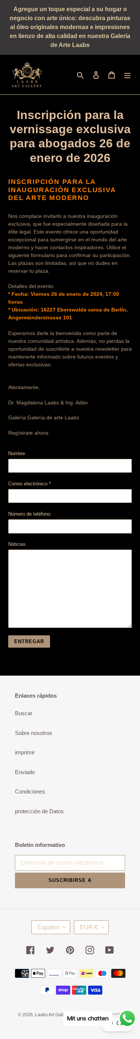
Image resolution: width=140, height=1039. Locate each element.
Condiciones (30, 791)
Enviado (25, 772)
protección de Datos (39, 811)
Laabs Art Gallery (52, 1014)
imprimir (25, 752)
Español (48, 927)
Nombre (16, 453)
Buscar (23, 713)
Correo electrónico (29, 483)
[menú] (127, 75)
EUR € (89, 927)
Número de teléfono (29, 514)
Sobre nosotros (33, 733)
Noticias (17, 544)
